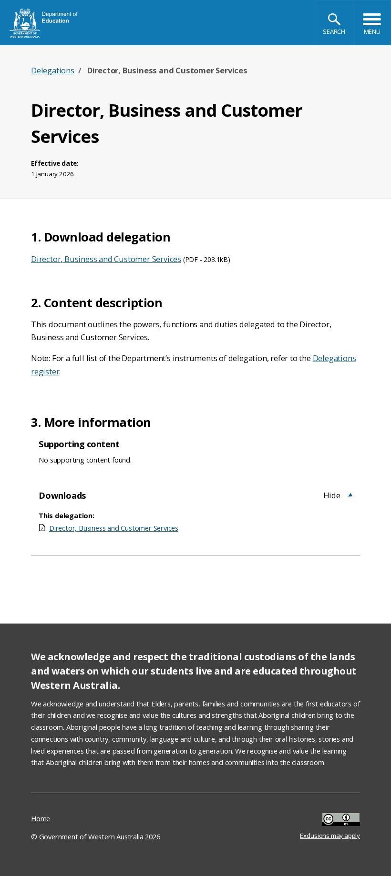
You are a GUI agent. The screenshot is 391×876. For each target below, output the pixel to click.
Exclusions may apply (330, 820)
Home (40, 818)
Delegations (52, 70)
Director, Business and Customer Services (106, 258)
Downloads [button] (62, 495)
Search (334, 31)
